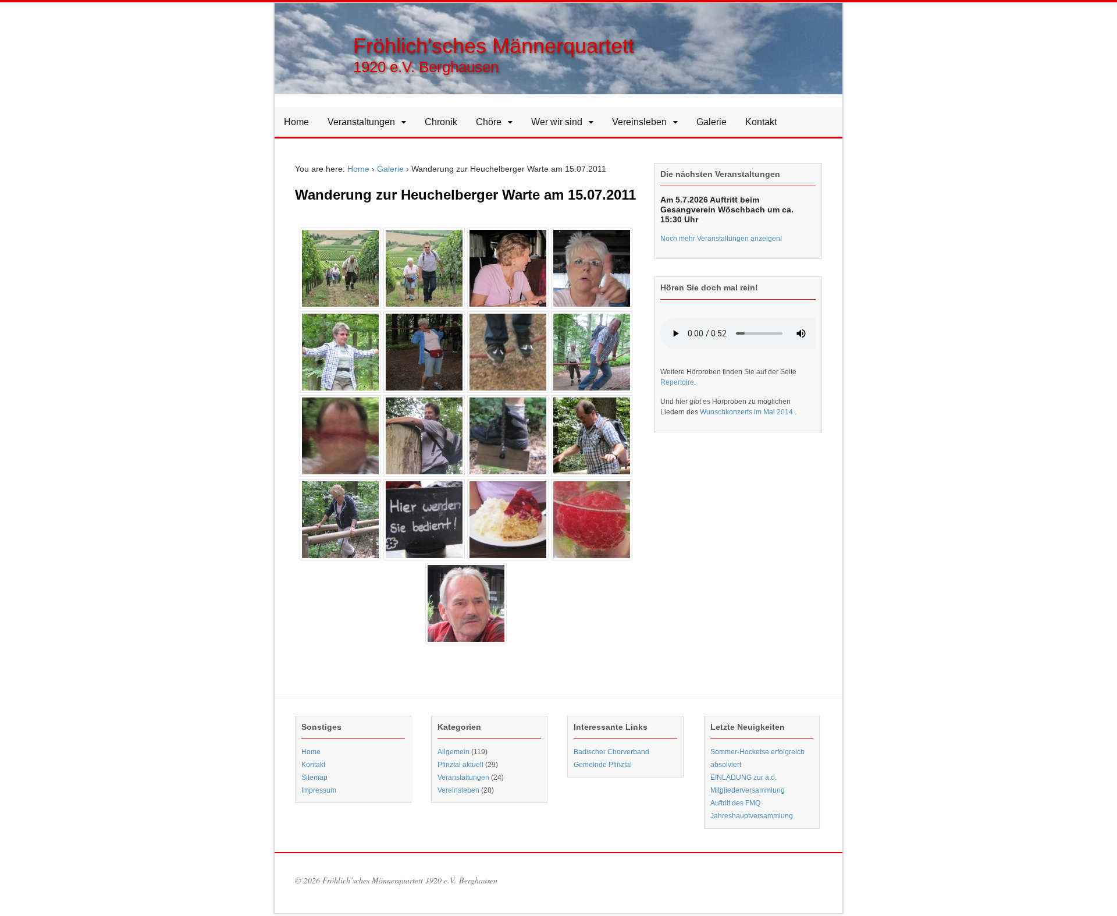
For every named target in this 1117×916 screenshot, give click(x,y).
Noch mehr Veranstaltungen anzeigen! (721, 239)
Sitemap (314, 777)
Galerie (711, 122)
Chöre (488, 122)
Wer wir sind (556, 122)
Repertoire (677, 382)
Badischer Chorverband (611, 752)
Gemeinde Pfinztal (603, 765)
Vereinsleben (639, 122)
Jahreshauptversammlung (751, 816)
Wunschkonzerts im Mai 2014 (747, 412)
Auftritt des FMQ (735, 803)
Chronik (441, 122)
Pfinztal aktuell (460, 765)
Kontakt (761, 122)
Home (296, 122)
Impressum (318, 790)
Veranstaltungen (361, 122)
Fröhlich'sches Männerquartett (493, 46)
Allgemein (453, 752)
